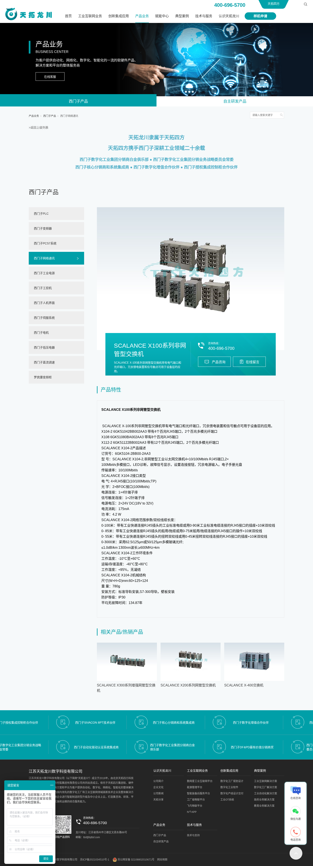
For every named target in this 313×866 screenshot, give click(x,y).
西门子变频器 (43, 228)
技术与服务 (203, 16)
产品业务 (142, 16)
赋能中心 (162, 16)
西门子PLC (41, 213)
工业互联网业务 (90, 16)
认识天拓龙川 (229, 16)
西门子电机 (41, 332)
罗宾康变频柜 (43, 377)
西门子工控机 (43, 288)
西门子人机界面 (44, 303)
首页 (68, 16)
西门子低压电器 (44, 347)
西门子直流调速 (44, 362)
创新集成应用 (118, 16)
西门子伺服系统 (44, 317)
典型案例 (182, 16)
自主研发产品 (234, 101)
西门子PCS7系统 (45, 243)
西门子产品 (78, 101)
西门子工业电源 (44, 273)
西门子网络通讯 (69, 116)
